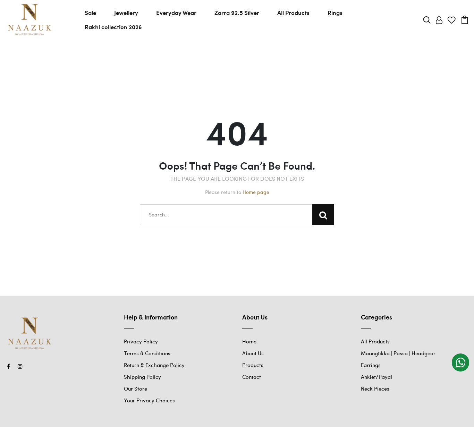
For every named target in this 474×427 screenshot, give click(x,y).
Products (252, 364)
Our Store (135, 388)
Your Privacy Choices (149, 400)
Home (249, 341)
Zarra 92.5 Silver (236, 12)
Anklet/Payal (376, 376)
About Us (253, 353)
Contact (251, 376)
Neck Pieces (375, 388)
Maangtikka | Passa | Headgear (398, 353)
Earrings (371, 364)
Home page (256, 192)
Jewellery (126, 12)
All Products (293, 12)
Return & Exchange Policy (154, 364)
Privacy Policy (141, 341)
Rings (335, 12)
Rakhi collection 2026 (113, 27)
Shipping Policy (142, 376)
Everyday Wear (176, 12)
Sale (90, 12)
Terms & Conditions (147, 353)
